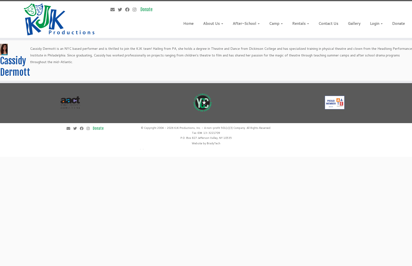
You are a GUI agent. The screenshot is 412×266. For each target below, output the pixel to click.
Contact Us (328, 23)
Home (188, 23)
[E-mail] (114, 9)
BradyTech (213, 143)
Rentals (299, 23)
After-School (245, 23)
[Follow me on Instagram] (136, 9)
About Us (212, 23)
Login (375, 23)
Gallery (354, 23)
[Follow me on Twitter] (121, 9)
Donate (398, 23)
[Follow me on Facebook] (129, 9)
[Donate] (148, 9)
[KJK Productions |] (59, 19)
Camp (274, 23)
